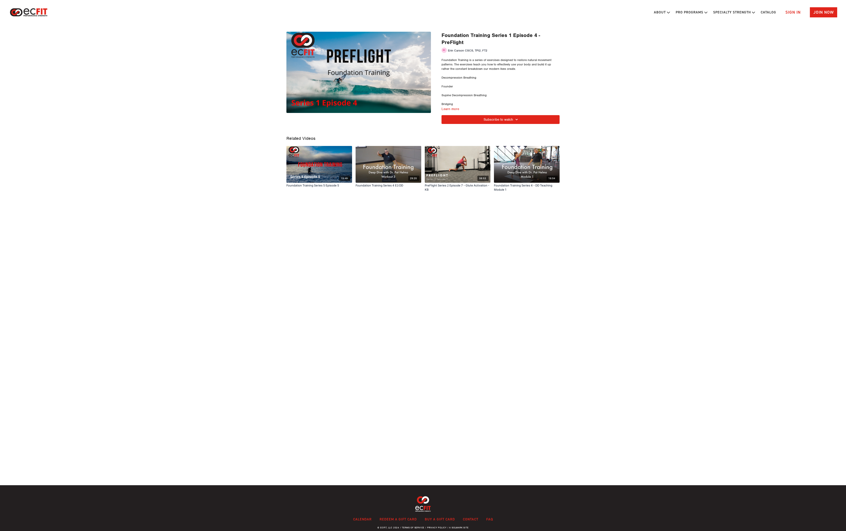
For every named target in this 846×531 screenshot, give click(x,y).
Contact (470, 519)
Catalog (768, 12)
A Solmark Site (458, 527)
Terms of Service (413, 527)
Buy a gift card (440, 519)
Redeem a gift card (398, 519)
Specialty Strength (732, 12)
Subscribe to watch (498, 119)
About (660, 12)
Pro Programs (690, 12)
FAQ (489, 519)
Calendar (362, 519)
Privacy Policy (437, 527)
